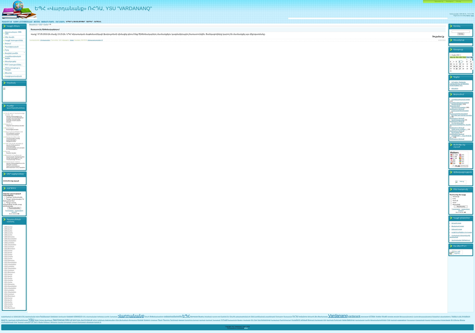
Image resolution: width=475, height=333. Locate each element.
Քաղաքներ (455, 132)
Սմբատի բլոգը (456, 229)
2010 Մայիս (8, 254)
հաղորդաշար (285, 320)
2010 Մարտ (8, 250)
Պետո (160, 320)
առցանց (27, 322)
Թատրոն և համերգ (12, 155)
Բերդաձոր (279, 316)
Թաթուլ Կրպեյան (205, 316)
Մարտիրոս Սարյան (191, 320)
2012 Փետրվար (9, 296)
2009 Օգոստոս (9, 236)
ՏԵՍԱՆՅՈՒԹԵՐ (456, 104)
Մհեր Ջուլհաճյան (121, 320)
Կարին (367, 320)
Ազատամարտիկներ (12, 132)
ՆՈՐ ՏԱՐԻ (34, 322)
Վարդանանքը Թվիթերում (460, 240)
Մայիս (46, 24)
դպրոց (214, 316)
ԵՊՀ (186, 316)
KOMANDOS (78, 316)
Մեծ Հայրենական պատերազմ (263, 316)
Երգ (15, 322)
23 (471, 66)
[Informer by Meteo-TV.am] (14, 100)
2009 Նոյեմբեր (9, 242)
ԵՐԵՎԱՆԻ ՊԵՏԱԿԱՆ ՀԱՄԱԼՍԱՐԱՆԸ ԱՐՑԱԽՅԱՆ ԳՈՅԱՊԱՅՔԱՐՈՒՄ (459, 83)
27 (460, 68)
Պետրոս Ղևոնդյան (170, 320)
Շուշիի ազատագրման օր (240, 316)
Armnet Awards (445, 320)
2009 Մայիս (8, 230)
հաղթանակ (275, 320)
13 (460, 64)
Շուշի (147, 316)
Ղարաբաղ (114, 316)
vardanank (354, 316)
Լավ (454, 198)
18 (454, 66)
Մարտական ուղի (11, 162)
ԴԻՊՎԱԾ (224, 320)
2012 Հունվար (9, 294)
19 (456, 66)
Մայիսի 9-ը (225, 316)
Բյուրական (411, 320)
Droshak (140, 320)
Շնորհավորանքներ (458, 107)
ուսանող (295, 320)
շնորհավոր (62, 316)
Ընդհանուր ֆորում (457, 109)
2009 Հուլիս (8, 234)
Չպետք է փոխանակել (14, 197)
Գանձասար (45, 316)
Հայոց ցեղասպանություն (423, 316)
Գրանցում (449, 1)
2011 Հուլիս (8, 282)
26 (456, 68)
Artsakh (384, 316)
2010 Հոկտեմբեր (10, 264)
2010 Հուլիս (8, 258)
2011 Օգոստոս (9, 284)
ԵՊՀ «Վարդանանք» (90, 316)
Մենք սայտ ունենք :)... (459, 129)
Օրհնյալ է (46, 322)
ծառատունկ (232, 320)
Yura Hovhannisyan (264, 320)
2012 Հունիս (8, 304)
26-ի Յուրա (455, 320)
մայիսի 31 (97, 322)
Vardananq (338, 315)
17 (451, 66)
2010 (40, 24)
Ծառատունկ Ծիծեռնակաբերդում (45, 29)
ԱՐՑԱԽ (372, 316)
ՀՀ (12, 316)
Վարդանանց (360, 320)
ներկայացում (436, 320)
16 (471, 64)
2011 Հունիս (8, 280)
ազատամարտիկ (173, 316)
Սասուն (428, 320)
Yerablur (378, 316)
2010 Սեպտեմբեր (10, 262)
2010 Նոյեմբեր (9, 266)
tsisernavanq (365, 316)
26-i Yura (254, 320)
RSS (472, 15)
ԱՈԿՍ (95, 320)
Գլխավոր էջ (439, 1)
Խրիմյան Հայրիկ (103, 316)
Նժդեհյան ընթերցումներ (106, 320)
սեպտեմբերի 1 (445, 316)
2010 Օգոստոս (9, 260)
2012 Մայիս (8, 302)
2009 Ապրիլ (8, 228)
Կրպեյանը (247, 320)
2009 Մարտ (8, 226)
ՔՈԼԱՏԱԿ (454, 88)
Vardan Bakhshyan (348, 320)
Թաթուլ (240, 320)
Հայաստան (420, 320)
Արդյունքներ (10, 210)
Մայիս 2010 (455, 55)
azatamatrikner (401, 320)
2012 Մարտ (8, 298)
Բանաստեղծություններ (460, 110)
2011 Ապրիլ (8, 276)
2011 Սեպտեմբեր (10, 286)
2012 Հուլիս (8, 306)
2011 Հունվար (9, 270)
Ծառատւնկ (288, 316)
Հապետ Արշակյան (64, 322)
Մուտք (458, 1)
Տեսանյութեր (455, 106)
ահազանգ (90, 322)
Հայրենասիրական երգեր (460, 99)
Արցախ (8, 124)
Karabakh (70, 316)
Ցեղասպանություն (406, 316)
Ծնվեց (40, 322)
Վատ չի (455, 200)
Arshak (72, 40)
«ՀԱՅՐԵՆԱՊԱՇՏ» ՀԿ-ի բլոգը (461, 232)
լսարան (394, 320)
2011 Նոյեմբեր (9, 290)
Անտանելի (456, 204)
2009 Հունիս (8, 232)
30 (471, 68)
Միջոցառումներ (11, 137)
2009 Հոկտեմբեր (10, 240)
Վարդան (202, 320)
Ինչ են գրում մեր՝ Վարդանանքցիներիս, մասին (460, 123)
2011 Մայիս (8, 278)
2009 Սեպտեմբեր (10, 238)
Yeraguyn (147, 320)
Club (388, 320)
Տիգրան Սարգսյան (315, 320)
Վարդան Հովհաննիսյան (18, 320)
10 (451, 64)
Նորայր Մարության (79, 322)
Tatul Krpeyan (59, 320)
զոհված (304, 320)
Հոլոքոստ (153, 320)
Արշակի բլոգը (456, 223)
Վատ (454, 202)
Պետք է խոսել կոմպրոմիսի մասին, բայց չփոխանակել (12, 204)
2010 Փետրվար (9, 248)
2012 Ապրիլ (8, 300)
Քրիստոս (54, 322)
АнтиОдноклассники (457, 120)
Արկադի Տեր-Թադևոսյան (318, 316)
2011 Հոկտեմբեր (10, 288)
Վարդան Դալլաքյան (213, 320)
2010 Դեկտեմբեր (10, 268)
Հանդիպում (6, 316)
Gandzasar (54, 316)
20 (460, 66)
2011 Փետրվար (9, 272)
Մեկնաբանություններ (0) (95, 40)
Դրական (20, 322)
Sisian (37, 320)
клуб (218, 316)
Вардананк (194, 316)
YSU (31, 319)
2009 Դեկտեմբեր (10, 244)
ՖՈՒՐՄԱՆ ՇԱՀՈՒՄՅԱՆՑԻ (83, 320)
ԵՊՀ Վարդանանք (28, 316)
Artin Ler (69, 320)
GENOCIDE (17, 316)
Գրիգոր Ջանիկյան (45, 320)
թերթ (38, 316)
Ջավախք (8, 128)
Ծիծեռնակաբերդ (157, 316)
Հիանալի (456, 196)
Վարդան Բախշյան (334, 320)
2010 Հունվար (9, 246)
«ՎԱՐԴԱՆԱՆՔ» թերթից (13, 143)
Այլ (6, 151)
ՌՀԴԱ (295, 316)
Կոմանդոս (302, 316)
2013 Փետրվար (9, 308)
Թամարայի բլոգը (457, 226)
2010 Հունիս (8, 256)
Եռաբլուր (436, 316)
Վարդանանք (131, 316)
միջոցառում (132, 320)
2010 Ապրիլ (8, 252)
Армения (181, 320)
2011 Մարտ (8, 274)
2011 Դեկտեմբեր (10, 292)
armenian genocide (393, 316)
